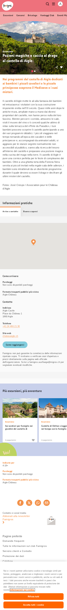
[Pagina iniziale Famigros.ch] (7, 6)
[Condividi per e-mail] (46, 503)
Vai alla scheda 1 (32, 71)
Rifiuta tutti (33, 596)
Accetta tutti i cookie (33, 605)
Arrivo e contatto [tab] (10, 211)
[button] (63, 52)
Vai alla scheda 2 (34, 71)
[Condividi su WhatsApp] (38, 503)
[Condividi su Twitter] (29, 503)
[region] (33, 585)
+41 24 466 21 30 (11, 326)
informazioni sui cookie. (22, 590)
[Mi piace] (33, 440)
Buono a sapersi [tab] (30, 211)
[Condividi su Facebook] (20, 503)
